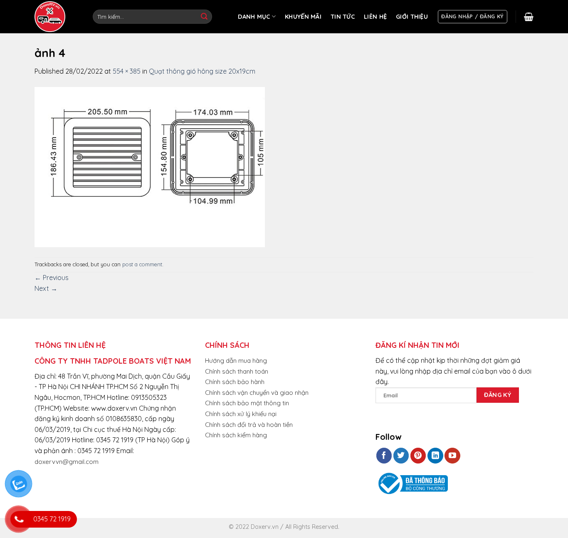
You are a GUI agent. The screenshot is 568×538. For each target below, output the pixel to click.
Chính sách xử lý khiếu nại (241, 414)
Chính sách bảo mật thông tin (247, 403)
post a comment (142, 264)
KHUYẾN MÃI (303, 16)
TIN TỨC (343, 16)
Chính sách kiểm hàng (236, 435)
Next (46, 288)
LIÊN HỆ (375, 16)
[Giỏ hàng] (528, 16)
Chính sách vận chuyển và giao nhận (257, 393)
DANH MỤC (254, 16)
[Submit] (204, 17)
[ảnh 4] (150, 166)
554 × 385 (127, 71)
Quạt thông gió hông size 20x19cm (202, 71)
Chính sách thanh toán (236, 371)
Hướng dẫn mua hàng (236, 360)
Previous (52, 277)
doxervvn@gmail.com (67, 462)
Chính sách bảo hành (234, 382)
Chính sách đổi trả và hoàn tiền (249, 425)
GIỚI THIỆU (412, 16)
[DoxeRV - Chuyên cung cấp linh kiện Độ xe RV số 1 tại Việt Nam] (51, 16)
